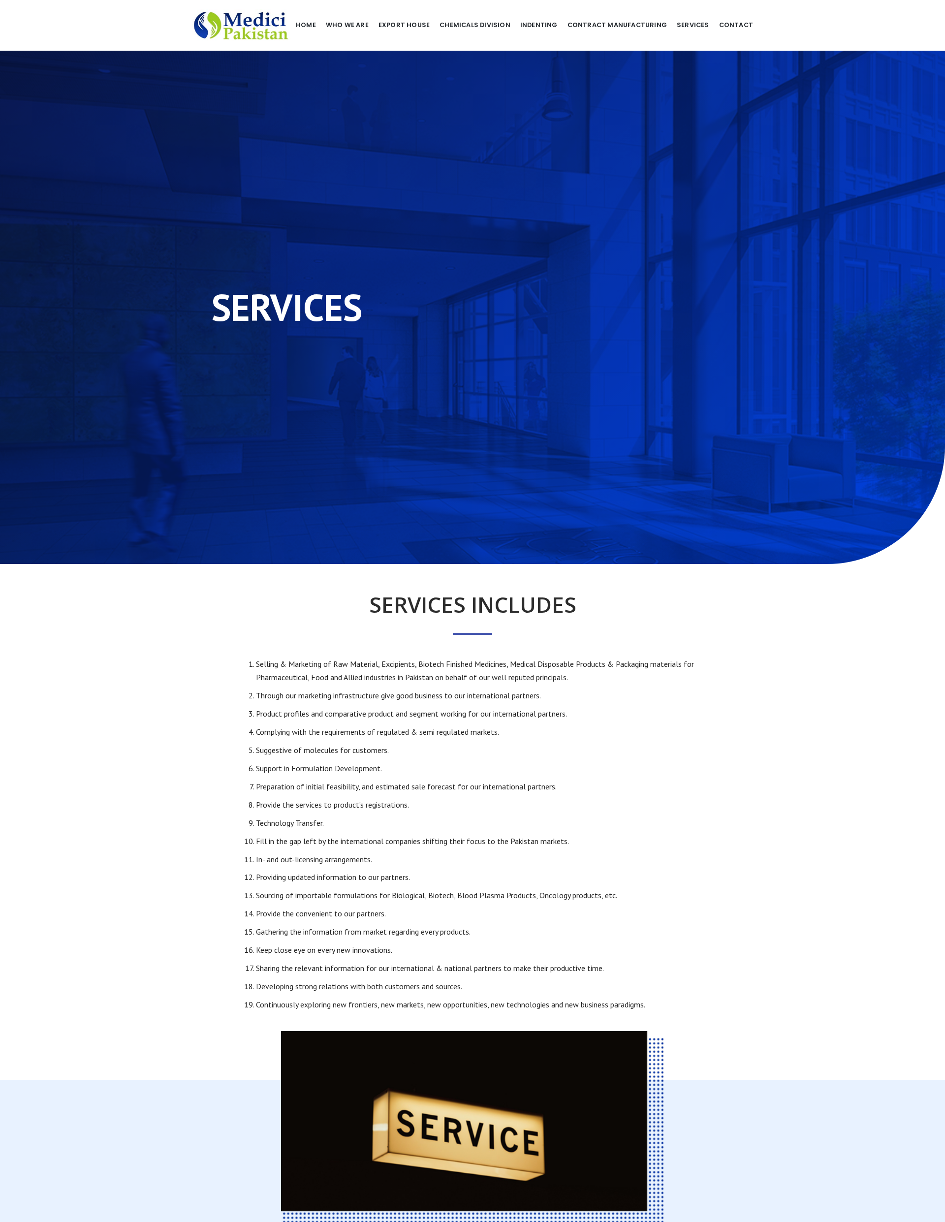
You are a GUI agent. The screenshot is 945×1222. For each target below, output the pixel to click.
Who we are (347, 25)
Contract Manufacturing (617, 25)
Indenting (539, 25)
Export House (404, 25)
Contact (736, 25)
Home (306, 25)
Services (693, 25)
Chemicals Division (475, 25)
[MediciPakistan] (241, 25)
